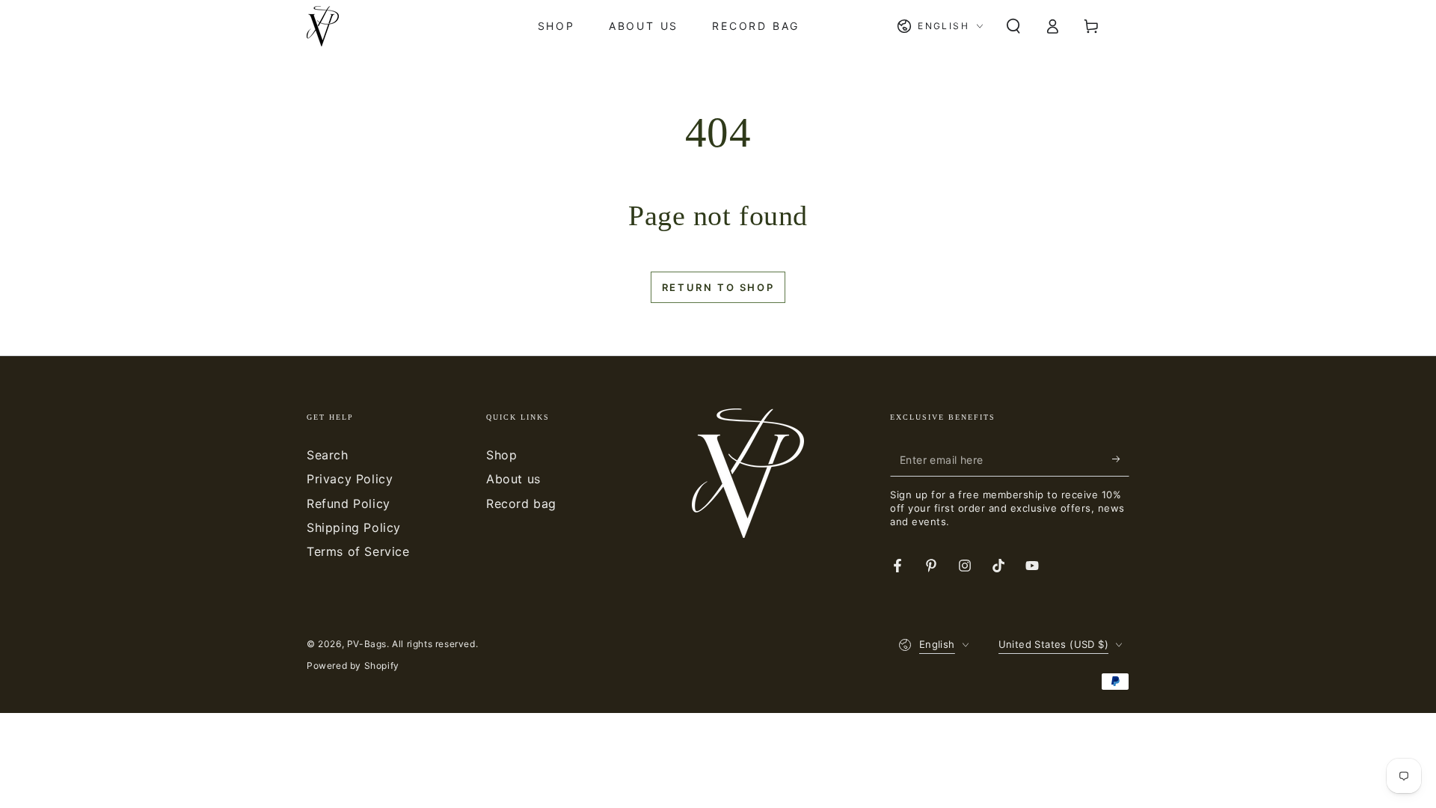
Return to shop (718, 287)
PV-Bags (367, 643)
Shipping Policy (354, 527)
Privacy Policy (350, 478)
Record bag (521, 503)
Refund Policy (348, 503)
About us (513, 478)
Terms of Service (358, 551)
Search (328, 454)
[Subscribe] (1120, 459)
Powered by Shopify (353, 665)
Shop (501, 454)
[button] (1013, 26)
